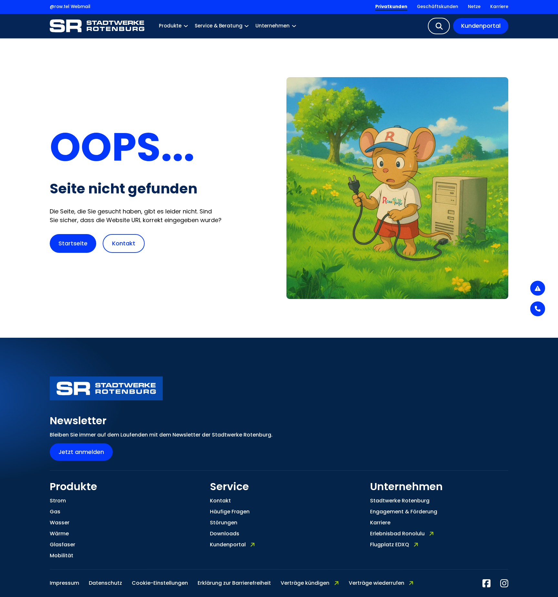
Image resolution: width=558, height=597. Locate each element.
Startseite (73, 243)
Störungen (223, 522)
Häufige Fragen (230, 511)
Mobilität (61, 555)
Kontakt (123, 243)
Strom (58, 500)
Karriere (499, 7)
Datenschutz (105, 583)
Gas (55, 511)
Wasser (59, 522)
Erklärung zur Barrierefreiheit (234, 583)
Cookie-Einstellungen (160, 583)
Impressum (64, 583)
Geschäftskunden (437, 7)
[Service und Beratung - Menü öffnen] (246, 26)
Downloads (224, 533)
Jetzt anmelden (81, 452)
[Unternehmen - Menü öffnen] (294, 26)
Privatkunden (391, 7)
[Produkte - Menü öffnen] (185, 26)
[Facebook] (486, 583)
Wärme (59, 533)
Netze (474, 7)
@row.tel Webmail (70, 7)
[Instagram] (504, 583)
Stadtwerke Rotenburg (399, 500)
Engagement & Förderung (403, 511)
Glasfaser (62, 544)
